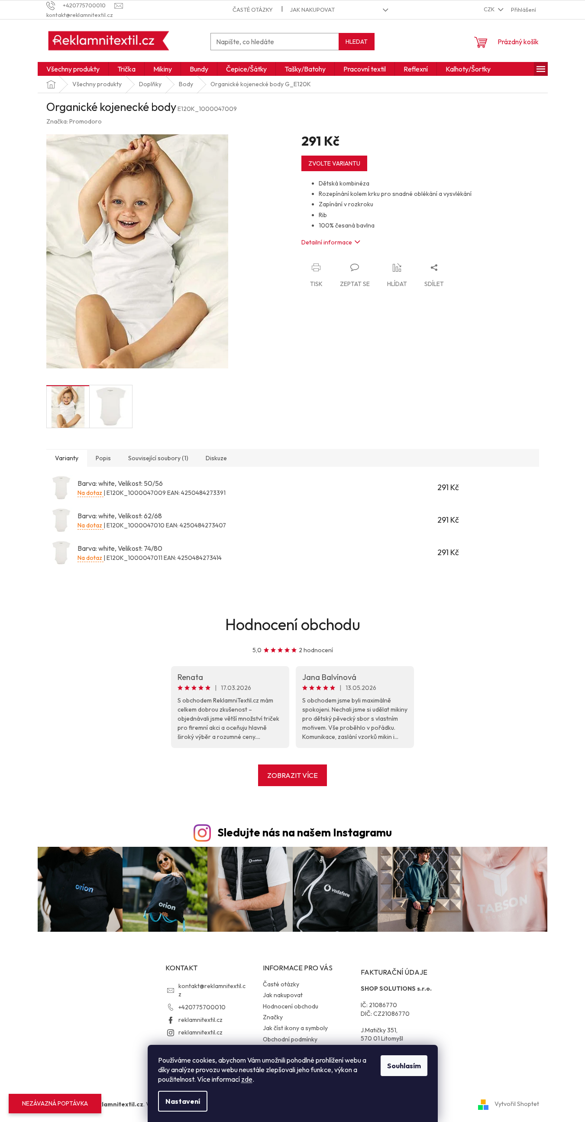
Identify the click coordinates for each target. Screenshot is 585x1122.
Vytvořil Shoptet (517, 1104)
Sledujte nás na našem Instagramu (304, 832)
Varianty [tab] (66, 458)
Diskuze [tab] (216, 458)
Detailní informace (326, 242)
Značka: (74, 121)
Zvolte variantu (334, 163)
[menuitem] (73, 69)
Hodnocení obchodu (292, 624)
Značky (273, 1017)
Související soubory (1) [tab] (158, 458)
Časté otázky (253, 9)
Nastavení (182, 1101)
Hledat (357, 42)
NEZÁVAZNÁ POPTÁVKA (55, 1103)
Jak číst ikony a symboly (295, 1028)
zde (246, 1079)
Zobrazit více (292, 775)
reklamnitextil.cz (200, 1020)
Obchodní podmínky (290, 1039)
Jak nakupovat (312, 9)
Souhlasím (404, 1065)
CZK (490, 9)
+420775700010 (202, 1007)
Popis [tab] (103, 458)
